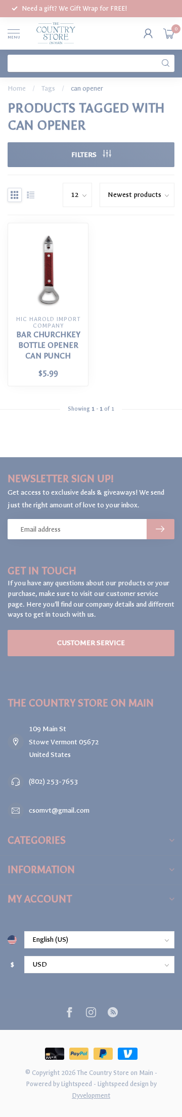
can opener (87, 88)
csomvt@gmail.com (59, 810)
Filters (84, 154)
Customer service (91, 643)
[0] (168, 33)
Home (17, 88)
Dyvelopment (91, 1095)
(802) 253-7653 (53, 781)
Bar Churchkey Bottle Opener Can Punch (48, 345)
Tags (48, 88)
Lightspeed (76, 1084)
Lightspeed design (123, 1084)
